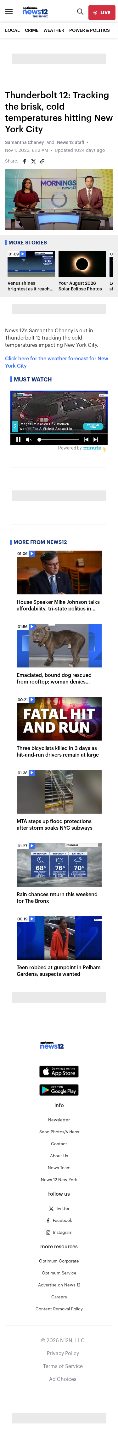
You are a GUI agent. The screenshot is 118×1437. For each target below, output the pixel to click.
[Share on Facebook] (24, 161)
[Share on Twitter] (33, 161)
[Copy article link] (42, 161)
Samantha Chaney (24, 142)
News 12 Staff (70, 142)
